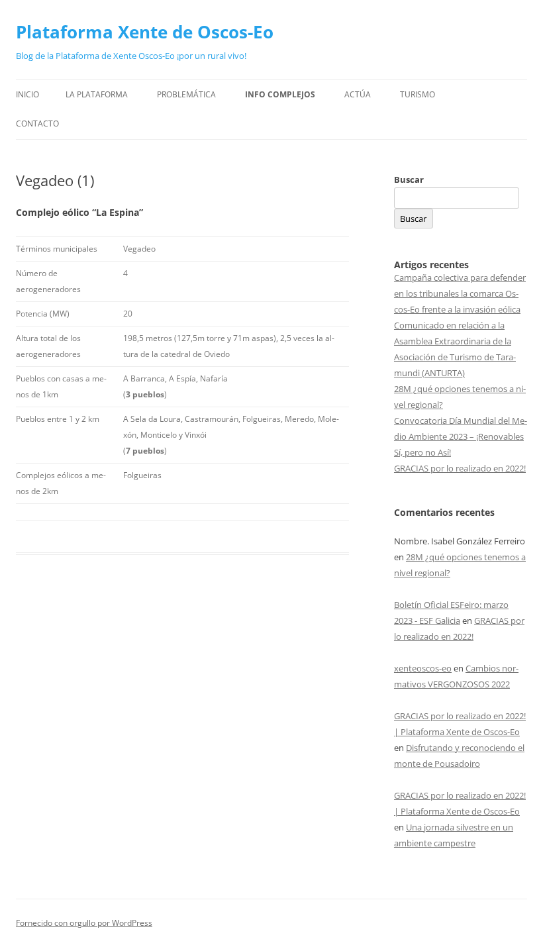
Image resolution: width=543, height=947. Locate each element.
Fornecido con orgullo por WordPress (84, 922)
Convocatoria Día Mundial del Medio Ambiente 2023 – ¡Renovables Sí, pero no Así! (460, 436)
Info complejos (280, 94)
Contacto (37, 123)
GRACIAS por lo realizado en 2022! (460, 468)
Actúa (357, 94)
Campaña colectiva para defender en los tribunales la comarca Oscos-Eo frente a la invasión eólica (460, 293)
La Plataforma (97, 94)
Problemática (186, 94)
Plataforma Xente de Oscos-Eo (144, 32)
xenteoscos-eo (423, 668)
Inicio (27, 94)
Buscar (409, 179)
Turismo (417, 94)
